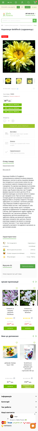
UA (8, 2)
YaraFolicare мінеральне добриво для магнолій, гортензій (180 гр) (28, 367)
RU (11, 2)
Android (27, 7)
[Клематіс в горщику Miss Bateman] (28, 298)
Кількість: (6, 118)
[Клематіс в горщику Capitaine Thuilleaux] (10, 298)
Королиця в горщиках (26, 25)
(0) (17, 89)
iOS (18, 7)
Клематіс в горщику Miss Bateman (27, 310)
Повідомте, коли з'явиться (19, 126)
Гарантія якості (15, 151)
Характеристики (8, 166)
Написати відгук (27, 266)
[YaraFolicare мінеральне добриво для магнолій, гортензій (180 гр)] (28, 352)
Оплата (12, 141)
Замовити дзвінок (30, 15)
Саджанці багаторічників (11, 25)
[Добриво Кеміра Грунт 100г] (10, 352)
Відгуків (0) (6, 170)
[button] (22, 2)
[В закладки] (17, 288)
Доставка (13, 132)
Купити (10, 328)
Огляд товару (8, 161)
